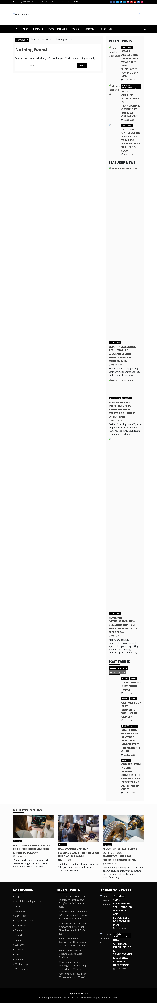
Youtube (135, 2)
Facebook (111, 2)
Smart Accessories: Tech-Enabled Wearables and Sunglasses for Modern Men (122, 354)
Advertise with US (72, 2)
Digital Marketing (57, 28)
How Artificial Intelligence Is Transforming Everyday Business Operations (130, 104)
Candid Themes (109, 997)
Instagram (128, 2)
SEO (17, 954)
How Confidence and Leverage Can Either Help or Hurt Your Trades (78, 852)
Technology (106, 28)
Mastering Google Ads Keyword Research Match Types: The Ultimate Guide (131, 740)
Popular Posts (118, 668)
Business (38, 28)
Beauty (19, 906)
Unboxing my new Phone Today (131, 686)
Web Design (21, 968)
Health (19, 935)
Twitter (117, 2)
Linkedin (124, 2)
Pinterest (131, 2)
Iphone (125, 678)
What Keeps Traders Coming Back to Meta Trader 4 (70, 954)
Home (34, 2)
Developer (20, 915)
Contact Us (49, 2)
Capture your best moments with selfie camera (131, 709)
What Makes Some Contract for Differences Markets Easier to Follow (33, 849)
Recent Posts (117, 672)
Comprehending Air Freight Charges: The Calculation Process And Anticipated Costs (131, 776)
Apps (25, 28)
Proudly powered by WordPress (56, 997)
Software (89, 28)
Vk (138, 2)
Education (20, 925)
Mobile (75, 28)
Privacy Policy (60, 2)
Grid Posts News (27, 810)
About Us (41, 2)
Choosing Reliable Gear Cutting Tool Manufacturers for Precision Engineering (120, 855)
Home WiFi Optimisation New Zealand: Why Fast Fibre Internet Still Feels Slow (131, 139)
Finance (19, 930)
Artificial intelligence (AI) (129, 86)
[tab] (118, 668)
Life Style (20, 944)
